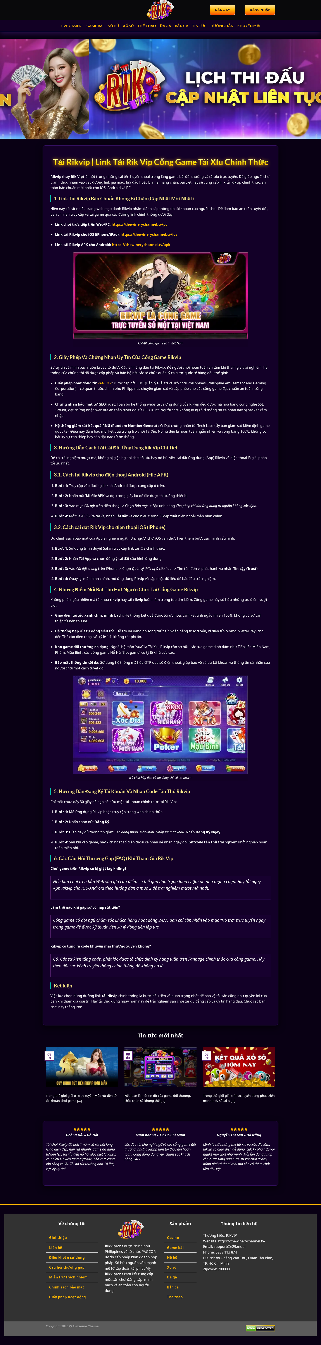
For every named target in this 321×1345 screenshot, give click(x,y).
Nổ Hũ (113, 26)
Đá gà (165, 26)
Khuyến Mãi (248, 26)
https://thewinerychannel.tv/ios (149, 234)
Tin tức (199, 26)
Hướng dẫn (222, 26)
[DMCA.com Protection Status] (260, 1328)
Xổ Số (128, 26)
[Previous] (12, 89)
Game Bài (95, 26)
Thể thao (147, 26)
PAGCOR (104, 383)
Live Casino (72, 26)
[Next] (309, 89)
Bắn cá (181, 26)
